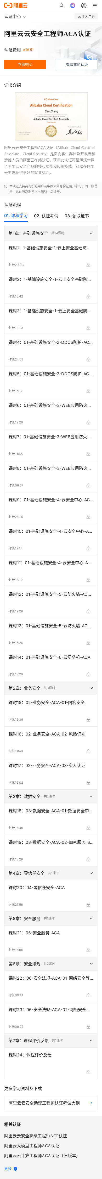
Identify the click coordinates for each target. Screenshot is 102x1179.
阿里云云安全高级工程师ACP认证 (35, 1136)
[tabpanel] (51, 668)
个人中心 (88, 16)
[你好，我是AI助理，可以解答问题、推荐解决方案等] (72, 5)
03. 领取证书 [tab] (77, 215)
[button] (51, 233)
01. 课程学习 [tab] (16, 215)
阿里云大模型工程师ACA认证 (31, 1146)
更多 (8, 1169)
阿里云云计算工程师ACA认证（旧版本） (42, 1155)
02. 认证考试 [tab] (46, 215)
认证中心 (12, 16)
